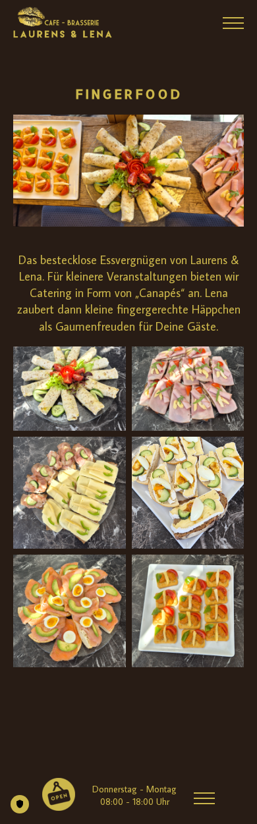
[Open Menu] (233, 23)
